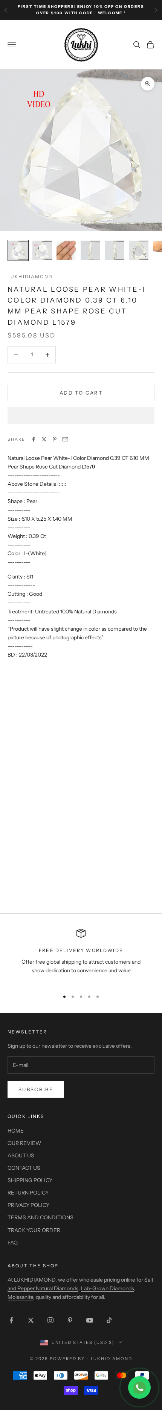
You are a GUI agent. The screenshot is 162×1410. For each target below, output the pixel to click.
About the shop (33, 1265)
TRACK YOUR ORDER (34, 1230)
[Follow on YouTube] (89, 1320)
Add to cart (81, 393)
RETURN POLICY (28, 1192)
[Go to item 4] (90, 250)
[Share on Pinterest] (55, 439)
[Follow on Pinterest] (70, 1320)
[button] (81, 415)
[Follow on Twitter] (31, 1320)
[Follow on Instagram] (50, 1320)
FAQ (13, 1242)
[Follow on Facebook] (11, 1320)
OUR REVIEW (24, 1143)
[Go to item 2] (42, 250)
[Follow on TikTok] (109, 1320)
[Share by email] (65, 439)
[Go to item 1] (18, 250)
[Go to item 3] (66, 250)
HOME (16, 1130)
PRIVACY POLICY (28, 1205)
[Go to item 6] (138, 250)
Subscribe (35, 1089)
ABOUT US (21, 1155)
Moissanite (20, 1297)
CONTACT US (24, 1167)
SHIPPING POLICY (30, 1180)
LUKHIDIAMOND (30, 276)
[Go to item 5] (114, 250)
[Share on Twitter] (44, 439)
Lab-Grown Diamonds (107, 1288)
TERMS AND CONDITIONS (40, 1217)
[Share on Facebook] (34, 439)
